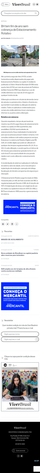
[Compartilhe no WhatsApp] (16, 224)
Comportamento (33, 236)
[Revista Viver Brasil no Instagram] (34, 4)
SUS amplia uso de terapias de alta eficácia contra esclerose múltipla (18, 270)
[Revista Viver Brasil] (21, 4)
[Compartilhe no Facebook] (3, 224)
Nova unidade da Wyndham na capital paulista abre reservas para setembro (19, 254)
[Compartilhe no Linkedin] (12, 224)
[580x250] (20, 207)
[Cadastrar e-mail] (37, 339)
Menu (6, 4)
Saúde (37, 265)
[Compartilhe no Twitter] (7, 224)
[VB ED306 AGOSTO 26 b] (20, 387)
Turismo (36, 249)
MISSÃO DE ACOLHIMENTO (12, 239)
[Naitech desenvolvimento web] (36, 461)
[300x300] (15, 296)
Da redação (7, 38)
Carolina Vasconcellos (8, 243)
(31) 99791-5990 (20, 444)
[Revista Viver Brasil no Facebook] (37, 4)
